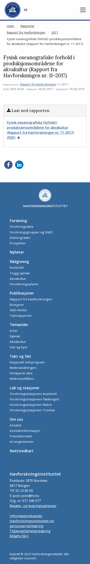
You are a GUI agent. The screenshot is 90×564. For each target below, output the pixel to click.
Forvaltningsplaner (24, 284)
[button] (83, 10)
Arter (14, 331)
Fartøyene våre (21, 373)
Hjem (10, 26)
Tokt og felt (20, 356)
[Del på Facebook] (8, 164)
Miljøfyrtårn (19, 536)
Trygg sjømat (20, 273)
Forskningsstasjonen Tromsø (32, 410)
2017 (54, 32)
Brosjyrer (17, 304)
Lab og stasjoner (25, 387)
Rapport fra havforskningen (38, 84)
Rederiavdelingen (23, 367)
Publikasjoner (22, 293)
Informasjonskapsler (26, 516)
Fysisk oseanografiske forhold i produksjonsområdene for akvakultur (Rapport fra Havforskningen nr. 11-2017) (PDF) (40, 130)
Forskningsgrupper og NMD (31, 232)
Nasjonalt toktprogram (27, 362)
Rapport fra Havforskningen (26, 32)
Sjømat (15, 336)
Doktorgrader (20, 237)
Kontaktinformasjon (25, 431)
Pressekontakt (21, 436)
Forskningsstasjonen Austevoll (33, 394)
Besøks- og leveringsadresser (33, 506)
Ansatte (16, 425)
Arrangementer (22, 441)
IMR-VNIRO (18, 310)
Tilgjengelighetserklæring (30, 531)
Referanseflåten (22, 378)
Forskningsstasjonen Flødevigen (34, 399)
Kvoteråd (16, 267)
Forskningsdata (21, 226)
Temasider (19, 324)
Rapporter (27, 26)
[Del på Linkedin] (19, 164)
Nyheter (17, 252)
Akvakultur (18, 278)
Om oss (16, 419)
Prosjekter (18, 243)
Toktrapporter (21, 315)
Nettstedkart (21, 450)
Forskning (18, 220)
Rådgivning (19, 261)
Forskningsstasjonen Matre (31, 404)
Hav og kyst (18, 347)
